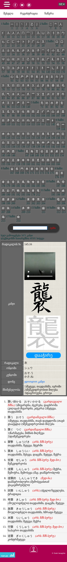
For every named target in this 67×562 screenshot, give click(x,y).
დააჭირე (44, 355)
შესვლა (8, 13)
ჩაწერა (49, 13)
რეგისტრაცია (29, 13)
